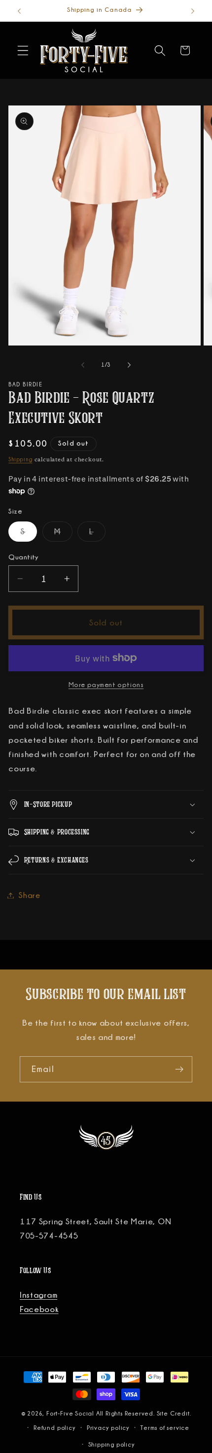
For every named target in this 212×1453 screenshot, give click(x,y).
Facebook (39, 1309)
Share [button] (29, 895)
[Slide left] (83, 365)
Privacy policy (108, 1427)
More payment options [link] (106, 684)
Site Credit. (174, 1413)
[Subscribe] (179, 1069)
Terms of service (165, 1427)
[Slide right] (129, 365)
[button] (22, 50)
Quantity (23, 556)
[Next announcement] (193, 11)
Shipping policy (111, 1444)
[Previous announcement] (19, 11)
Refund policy (54, 1427)
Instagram (38, 1294)
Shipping (20, 459)
